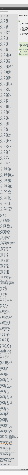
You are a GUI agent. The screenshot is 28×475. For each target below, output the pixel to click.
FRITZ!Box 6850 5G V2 (5, 92)
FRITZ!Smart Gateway (5, 191)
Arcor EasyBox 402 (4, 238)
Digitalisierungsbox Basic (6, 278)
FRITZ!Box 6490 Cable (5, 71)
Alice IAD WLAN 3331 (5, 221)
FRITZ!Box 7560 (4, 139)
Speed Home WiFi (4, 364)
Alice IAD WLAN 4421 (5, 223)
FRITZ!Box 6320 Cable (5, 64)
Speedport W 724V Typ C (6, 403)
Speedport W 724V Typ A (6, 401)
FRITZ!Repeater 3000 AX (6, 185)
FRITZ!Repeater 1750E (5, 179)
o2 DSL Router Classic (5, 334)
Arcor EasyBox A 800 (5, 236)
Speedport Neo (3, 418)
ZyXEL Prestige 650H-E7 (6, 460)
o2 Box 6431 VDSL (4, 333)
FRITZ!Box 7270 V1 (5, 110)
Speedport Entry (4, 410)
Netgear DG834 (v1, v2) (5, 311)
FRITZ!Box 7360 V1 (5, 121)
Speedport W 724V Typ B (6, 402)
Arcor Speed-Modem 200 (6, 247)
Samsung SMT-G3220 (5, 353)
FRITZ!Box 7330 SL (5, 118)
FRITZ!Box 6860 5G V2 (5, 95)
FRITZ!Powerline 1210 (5, 204)
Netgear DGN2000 (4, 327)
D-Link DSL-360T (4, 253)
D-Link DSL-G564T (4, 260)
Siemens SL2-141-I (4, 357)
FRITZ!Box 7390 (4, 127)
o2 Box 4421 (3, 332)
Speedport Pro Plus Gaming (6, 421)
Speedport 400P (4, 374)
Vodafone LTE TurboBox (6, 459)
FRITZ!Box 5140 (4, 50)
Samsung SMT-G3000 (5, 347)
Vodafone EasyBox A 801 (6, 446)
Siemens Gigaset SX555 (6, 362)
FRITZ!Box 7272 (4, 113)
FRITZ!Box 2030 (4, 15)
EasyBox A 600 (3, 290)
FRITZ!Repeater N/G (5, 190)
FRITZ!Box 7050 (4, 98)
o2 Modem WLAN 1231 (5, 345)
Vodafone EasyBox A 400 (6, 440)
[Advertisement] (14, 2)
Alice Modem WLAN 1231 (6, 227)
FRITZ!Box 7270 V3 (5, 112)
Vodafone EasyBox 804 (5, 453)
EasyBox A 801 (3, 294)
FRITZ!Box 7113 (4, 100)
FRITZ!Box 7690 (4, 156)
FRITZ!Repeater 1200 (5, 173)
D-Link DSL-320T (4, 250)
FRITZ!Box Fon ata (4, 158)
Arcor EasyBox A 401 (5, 232)
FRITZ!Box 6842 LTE (5, 89)
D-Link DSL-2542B (4, 267)
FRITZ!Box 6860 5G (5, 94)
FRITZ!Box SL (3, 161)
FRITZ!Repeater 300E (5, 166)
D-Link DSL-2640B (4, 270)
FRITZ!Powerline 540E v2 (6, 199)
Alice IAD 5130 (3, 216)
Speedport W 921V (4, 407)
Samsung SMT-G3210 (5, 352)
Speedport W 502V (4, 384)
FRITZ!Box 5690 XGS (5, 62)
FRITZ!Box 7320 (4, 116)
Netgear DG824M (4, 310)
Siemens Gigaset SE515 (6, 358)
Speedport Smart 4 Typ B (6, 427)
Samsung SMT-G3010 (5, 349)
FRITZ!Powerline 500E (5, 193)
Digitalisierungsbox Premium (7, 283)
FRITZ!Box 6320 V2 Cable (6, 65)
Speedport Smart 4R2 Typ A (6, 431)
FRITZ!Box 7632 (4, 153)
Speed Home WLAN (5, 366)
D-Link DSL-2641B (4, 271)
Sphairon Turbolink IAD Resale (7, 436)
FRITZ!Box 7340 (4, 119)
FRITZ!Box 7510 (4, 132)
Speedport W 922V (4, 408)
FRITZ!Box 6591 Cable (5, 73)
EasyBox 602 (3, 296)
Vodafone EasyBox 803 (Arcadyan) (8, 451)
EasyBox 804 (3, 301)
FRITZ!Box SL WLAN (5, 162)
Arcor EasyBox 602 (4, 239)
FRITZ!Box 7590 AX (5, 149)
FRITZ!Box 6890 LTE (5, 96)
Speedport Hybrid (4, 414)
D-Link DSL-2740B (4, 272)
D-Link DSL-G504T (4, 259)
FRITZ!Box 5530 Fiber (5, 54)
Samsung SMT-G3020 (5, 350)
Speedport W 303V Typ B (6, 379)
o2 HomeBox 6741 (4, 343)
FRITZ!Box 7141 (4, 102)
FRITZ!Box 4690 (4, 43)
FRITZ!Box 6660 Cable (5, 75)
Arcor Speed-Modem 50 (5, 244)
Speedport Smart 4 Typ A (6, 426)
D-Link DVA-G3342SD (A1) (6, 277)
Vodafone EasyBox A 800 (6, 444)
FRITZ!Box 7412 (4, 128)
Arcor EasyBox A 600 (5, 233)
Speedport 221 (3, 370)
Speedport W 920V (4, 406)
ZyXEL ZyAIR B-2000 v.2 (6, 464)
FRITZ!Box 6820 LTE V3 (6, 83)
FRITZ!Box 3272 (4, 32)
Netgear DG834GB (4, 318)
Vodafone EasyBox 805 (5, 454)
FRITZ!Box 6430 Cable (5, 69)
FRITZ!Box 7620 (4, 151)
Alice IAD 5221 (3, 218)
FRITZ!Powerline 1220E (5, 207)
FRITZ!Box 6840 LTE (5, 88)
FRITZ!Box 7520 (4, 133)
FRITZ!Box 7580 (4, 141)
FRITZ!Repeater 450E (5, 169)
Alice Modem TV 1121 (5, 225)
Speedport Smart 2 (4, 424)
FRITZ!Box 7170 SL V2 (5, 107)
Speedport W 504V (4, 389)
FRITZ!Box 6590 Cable (5, 72)
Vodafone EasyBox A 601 (6, 443)
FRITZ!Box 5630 (4, 58)
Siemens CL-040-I (4, 356)
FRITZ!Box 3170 (4, 28)
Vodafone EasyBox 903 (5, 455)
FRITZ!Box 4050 (4, 39)
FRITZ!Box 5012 (4, 45)
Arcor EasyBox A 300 (5, 230)
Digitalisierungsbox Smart (6, 280)
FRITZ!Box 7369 (4, 125)
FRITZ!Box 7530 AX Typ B (6, 138)
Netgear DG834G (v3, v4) (6, 316)
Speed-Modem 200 (4, 363)
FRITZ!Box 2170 (4, 20)
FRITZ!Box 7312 (4, 115)
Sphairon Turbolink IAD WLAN (7, 435)
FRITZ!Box (2, 14)
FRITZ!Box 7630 (4, 152)
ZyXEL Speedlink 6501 (5, 463)
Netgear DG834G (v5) (5, 317)
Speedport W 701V (4, 391)
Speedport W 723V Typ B (6, 400)
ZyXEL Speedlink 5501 (5, 461)
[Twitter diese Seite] (1, 470)
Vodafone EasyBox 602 (5, 448)
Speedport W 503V (4, 385)
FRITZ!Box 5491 (4, 53)
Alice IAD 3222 (3, 215)
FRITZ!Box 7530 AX (5, 136)
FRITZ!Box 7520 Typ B (5, 134)
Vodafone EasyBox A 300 (6, 438)
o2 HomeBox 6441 (4, 339)
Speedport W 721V (4, 394)
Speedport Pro (3, 419)
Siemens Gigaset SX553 (6, 361)
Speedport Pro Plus (4, 420)
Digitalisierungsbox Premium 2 (7, 284)
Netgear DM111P (4, 329)
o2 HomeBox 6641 (4, 340)
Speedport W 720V (4, 392)
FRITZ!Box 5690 (4, 60)
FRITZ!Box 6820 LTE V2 (6, 82)
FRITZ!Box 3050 (4, 24)
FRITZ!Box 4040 (4, 38)
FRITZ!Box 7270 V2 (5, 111)
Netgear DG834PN (4, 324)
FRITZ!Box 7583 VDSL (5, 146)
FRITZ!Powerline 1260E (5, 212)
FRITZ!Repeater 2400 (5, 181)
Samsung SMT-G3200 (5, 351)
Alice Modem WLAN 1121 (6, 226)
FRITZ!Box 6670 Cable (5, 76)
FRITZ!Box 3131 (4, 27)
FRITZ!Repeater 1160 (5, 180)
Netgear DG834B (4, 313)
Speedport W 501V (4, 383)
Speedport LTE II (4, 417)
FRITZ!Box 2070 (4, 18)
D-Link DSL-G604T (4, 261)
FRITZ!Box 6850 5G (5, 90)
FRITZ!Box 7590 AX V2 (5, 150)
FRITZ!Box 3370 (4, 33)
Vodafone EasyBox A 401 (6, 441)
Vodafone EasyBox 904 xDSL (7, 458)
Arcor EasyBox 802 (4, 241)
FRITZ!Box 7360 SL (5, 123)
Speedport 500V (4, 375)
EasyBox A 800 (3, 293)
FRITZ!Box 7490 (4, 130)
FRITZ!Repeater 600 (5, 170)
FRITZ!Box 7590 (4, 147)
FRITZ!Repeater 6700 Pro (6, 187)
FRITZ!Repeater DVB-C (5, 189)
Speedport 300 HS (4, 373)
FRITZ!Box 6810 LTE (5, 79)
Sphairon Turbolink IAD (5, 434)
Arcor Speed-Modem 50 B (6, 246)
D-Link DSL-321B (4, 252)
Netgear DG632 (4, 309)
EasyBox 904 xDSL (4, 306)
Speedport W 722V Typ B (6, 397)
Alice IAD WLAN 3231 (5, 219)
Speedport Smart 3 (4, 425)
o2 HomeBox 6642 (4, 341)
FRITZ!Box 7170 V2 (5, 105)
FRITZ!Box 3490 (4, 36)
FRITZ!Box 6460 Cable (5, 70)
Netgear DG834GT (4, 320)
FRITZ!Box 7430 (4, 129)
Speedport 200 (3, 368)
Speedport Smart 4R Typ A (6, 429)
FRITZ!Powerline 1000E (5, 202)
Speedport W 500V (4, 381)
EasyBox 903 (3, 304)
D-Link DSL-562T (4, 256)
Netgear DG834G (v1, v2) (6, 315)
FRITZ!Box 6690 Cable (5, 77)
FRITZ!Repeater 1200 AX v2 (7, 175)
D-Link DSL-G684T (4, 266)
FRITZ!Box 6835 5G (5, 87)
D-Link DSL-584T (4, 258)
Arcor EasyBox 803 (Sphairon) (7, 243)
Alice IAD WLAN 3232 (5, 220)
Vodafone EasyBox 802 (5, 449)
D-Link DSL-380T (4, 254)
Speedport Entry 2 (4, 412)
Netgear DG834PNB (5, 326)
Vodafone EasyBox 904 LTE (6, 457)
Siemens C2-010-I (4, 355)
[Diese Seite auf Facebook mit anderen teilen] (5, 470)
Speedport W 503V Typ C (6, 387)
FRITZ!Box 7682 (4, 155)
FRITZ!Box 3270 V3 (5, 31)
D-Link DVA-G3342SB (5, 275)
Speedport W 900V (4, 404)
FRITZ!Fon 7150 (4, 163)
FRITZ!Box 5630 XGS (5, 59)
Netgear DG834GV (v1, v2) (6, 322)
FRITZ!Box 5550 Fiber (5, 55)
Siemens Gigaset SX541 (6, 360)
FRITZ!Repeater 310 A (5, 167)
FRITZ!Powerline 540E (5, 198)
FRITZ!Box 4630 (4, 42)
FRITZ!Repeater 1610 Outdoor (7, 176)
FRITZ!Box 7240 (4, 109)
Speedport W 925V (4, 409)
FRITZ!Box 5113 (4, 48)
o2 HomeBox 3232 (4, 338)
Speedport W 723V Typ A (6, 398)
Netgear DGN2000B (5, 328)
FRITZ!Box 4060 (4, 41)
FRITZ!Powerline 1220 (5, 206)
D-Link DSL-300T (4, 248)
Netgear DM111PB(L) (5, 330)
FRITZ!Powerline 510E (5, 195)
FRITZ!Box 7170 (4, 104)
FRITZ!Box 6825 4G (5, 85)
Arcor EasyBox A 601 (5, 235)
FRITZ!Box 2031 (4, 16)
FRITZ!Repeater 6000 (5, 186)
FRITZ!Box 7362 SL (5, 124)
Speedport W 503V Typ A (6, 386)
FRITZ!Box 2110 (4, 19)
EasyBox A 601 (3, 292)
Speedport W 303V (4, 377)
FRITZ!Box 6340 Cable (5, 66)
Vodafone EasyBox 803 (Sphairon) (8, 452)
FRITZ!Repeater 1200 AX (6, 174)
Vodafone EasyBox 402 (5, 447)
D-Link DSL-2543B (4, 269)
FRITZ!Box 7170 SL (5, 106)
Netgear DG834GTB (5, 321)
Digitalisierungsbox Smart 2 (6, 281)
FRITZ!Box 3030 (4, 22)
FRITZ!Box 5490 (4, 52)
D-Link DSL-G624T (4, 264)
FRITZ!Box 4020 (4, 37)
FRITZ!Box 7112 (4, 99)
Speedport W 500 (4, 380)
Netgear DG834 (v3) (5, 312)
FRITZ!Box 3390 (4, 35)
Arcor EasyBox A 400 (5, 231)
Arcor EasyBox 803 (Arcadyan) (7, 242)
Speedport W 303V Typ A (6, 378)
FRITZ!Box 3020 (4, 21)
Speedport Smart (4, 423)
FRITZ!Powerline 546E (5, 201)
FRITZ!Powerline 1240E (5, 209)
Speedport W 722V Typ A (6, 396)
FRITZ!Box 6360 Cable (5, 67)
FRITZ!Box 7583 (4, 145)
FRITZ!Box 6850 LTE (5, 93)
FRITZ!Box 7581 (4, 142)
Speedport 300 (3, 372)
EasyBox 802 (3, 298)
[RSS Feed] (10, 470)
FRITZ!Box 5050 (4, 47)
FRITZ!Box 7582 (4, 144)
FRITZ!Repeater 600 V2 (6, 172)
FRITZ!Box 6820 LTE (5, 81)
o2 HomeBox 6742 (4, 344)
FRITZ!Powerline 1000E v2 (6, 203)
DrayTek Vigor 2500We (5, 286)
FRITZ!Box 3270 (4, 30)
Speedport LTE (3, 415)
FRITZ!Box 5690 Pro (5, 61)
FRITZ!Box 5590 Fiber (5, 56)
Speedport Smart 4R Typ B (6, 430)
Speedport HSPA (4, 413)
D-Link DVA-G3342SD (5, 276)
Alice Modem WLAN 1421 (6, 229)
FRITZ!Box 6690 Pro (5, 78)
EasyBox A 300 (3, 287)
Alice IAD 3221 (3, 214)
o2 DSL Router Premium (6, 337)
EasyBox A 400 (3, 288)
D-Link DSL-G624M (4, 263)
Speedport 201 (3, 369)
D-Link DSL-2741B (4, 273)
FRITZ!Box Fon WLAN (5, 159)
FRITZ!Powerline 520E (5, 196)
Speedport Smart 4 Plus (5, 432)
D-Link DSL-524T (4, 255)
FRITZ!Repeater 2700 (5, 182)
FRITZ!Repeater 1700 (5, 178)
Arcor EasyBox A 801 (5, 237)
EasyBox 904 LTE (4, 305)
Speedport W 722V (4, 395)
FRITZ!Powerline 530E (5, 197)
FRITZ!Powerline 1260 (5, 210)
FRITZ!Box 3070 (4, 25)
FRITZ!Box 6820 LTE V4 (6, 84)
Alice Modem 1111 (4, 224)
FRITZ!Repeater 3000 (5, 184)
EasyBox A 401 (3, 289)
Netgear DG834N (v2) (5, 323)
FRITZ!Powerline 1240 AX (6, 208)
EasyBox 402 (3, 295)
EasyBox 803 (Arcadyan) (6, 299)
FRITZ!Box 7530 (4, 135)
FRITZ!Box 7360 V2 (5, 122)
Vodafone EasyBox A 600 (6, 442)
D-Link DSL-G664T (4, 265)
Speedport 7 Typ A (4, 367)
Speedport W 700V (4, 390)
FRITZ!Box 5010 (4, 44)
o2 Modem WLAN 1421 (5, 346)
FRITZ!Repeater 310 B (5, 168)
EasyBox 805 (3, 303)
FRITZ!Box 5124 (4, 49)
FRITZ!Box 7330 (4, 117)
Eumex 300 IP (3, 307)
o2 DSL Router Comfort (5, 335)
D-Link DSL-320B (4, 249)
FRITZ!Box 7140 (4, 101)
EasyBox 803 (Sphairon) (6, 300)
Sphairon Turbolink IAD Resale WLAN (9, 437)
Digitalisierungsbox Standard (7, 282)
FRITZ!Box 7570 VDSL (5, 140)
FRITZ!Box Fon (3, 157)
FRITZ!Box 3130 (4, 26)
